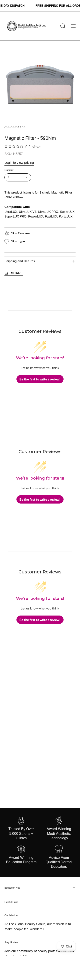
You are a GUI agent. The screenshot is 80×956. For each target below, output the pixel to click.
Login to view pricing (19, 162)
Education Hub (12, 887)
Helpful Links (11, 902)
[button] (62, 26)
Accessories (15, 127)
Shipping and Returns (19, 261)
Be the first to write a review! (40, 379)
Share (17, 273)
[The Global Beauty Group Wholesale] (26, 26)
